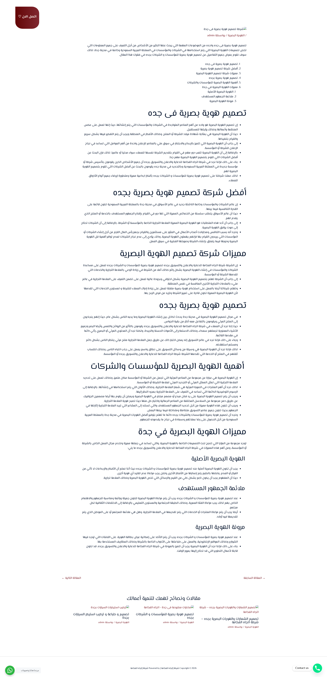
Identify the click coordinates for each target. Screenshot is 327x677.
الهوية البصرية (236, 35)
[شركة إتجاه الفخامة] (298, 16)
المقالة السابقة (254, 578)
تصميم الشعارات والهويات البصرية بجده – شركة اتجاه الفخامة (230, 620)
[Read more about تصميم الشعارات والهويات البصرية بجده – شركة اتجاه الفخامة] (228, 610)
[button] (27, 18)
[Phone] (317, 668)
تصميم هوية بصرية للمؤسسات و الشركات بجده (165, 616)
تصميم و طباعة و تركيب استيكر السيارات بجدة (101, 616)
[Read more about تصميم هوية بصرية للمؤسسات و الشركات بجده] (169, 607)
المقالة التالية (71, 578)
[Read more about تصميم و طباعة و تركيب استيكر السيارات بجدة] (110, 607)
